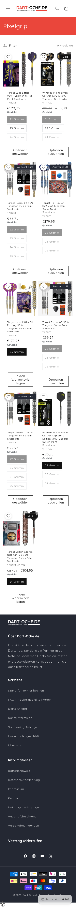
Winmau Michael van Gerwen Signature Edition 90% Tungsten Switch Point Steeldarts (55, 438)
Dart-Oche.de (30, 895)
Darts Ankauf (17, 709)
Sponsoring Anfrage (22, 727)
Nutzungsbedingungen (24, 807)
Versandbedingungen (23, 825)
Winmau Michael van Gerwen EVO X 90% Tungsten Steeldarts (55, 95)
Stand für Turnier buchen (26, 690)
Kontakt (13, 798)
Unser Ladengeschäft (23, 736)
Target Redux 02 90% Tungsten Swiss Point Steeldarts (20, 206)
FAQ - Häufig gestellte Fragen (29, 699)
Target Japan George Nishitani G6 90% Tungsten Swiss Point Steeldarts (20, 556)
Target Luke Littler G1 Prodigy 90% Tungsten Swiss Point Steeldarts (20, 327)
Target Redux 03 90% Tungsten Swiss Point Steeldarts (55, 325)
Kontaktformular (20, 718)
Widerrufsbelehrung (22, 816)
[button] (8, 8)
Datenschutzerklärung (24, 780)
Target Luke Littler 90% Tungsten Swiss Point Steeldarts (19, 95)
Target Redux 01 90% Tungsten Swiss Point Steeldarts (20, 435)
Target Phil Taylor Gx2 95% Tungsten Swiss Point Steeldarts (53, 207)
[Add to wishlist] (8, 57)
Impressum (16, 789)
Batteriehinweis (19, 771)
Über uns (14, 745)
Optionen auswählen (20, 151)
